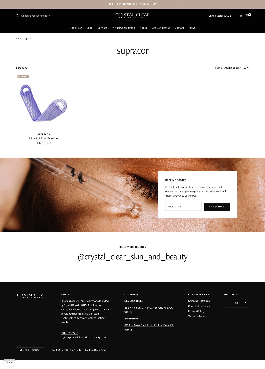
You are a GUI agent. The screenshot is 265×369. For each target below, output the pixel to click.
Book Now (76, 27)
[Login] (241, 15)
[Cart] (247, 15)
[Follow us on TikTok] (245, 303)
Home (19, 38)
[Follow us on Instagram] (236, 303)
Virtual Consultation (123, 27)
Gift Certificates (161, 27)
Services (102, 27)
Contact (179, 27)
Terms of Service (197, 316)
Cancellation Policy (199, 306)
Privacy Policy (196, 311)
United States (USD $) (220, 15)
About (143, 27)
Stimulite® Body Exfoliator (44, 138)
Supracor (44, 134)
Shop (90, 27)
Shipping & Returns (199, 300)
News (192, 27)
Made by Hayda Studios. (97, 350)
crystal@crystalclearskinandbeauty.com (83, 337)
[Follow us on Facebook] (228, 303)
